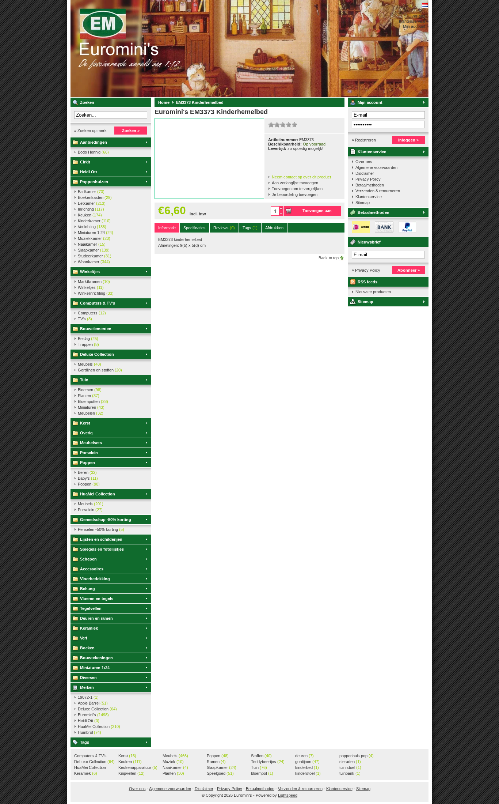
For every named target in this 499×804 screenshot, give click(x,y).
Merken (87, 687)
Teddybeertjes (268, 761)
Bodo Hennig (93, 152)
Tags (84, 742)
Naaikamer (92, 244)
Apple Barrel (93, 703)
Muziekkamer (94, 238)
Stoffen (261, 756)
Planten (88, 395)
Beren (87, 472)
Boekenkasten (95, 197)
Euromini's (167, 48)
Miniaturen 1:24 (95, 232)
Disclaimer (364, 173)
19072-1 (88, 697)
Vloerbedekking (95, 579)
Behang (87, 588)
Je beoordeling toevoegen (294, 194)
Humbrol (89, 732)
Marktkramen (94, 281)
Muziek (173, 761)
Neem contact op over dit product (301, 177)
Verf (83, 638)
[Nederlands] (424, 5)
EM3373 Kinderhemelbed (200, 102)
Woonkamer (94, 262)
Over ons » (418, 16)
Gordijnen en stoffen (100, 370)
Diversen (88, 677)
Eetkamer (92, 203)
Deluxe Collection (97, 354)
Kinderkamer (94, 221)
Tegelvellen (91, 608)
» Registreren (364, 140)
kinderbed (307, 767)
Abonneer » (408, 270)
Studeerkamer (94, 256)
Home (163, 102)
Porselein (89, 452)
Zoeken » (131, 130)
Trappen (88, 344)
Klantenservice (372, 152)
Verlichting (92, 226)
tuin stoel (350, 767)
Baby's (88, 478)
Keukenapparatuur (137, 767)
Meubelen (90, 413)
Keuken (90, 215)
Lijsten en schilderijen (101, 539)
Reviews (224, 228)
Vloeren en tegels (96, 598)
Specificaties (194, 228)
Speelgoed (220, 773)
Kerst (85, 423)
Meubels (89, 364)
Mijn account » (415, 26)
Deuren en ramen (96, 618)
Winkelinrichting (96, 293)
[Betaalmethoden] (382, 231)
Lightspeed (287, 795)
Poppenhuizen (94, 182)
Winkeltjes (90, 271)
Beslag (88, 338)
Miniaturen (91, 407)
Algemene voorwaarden (376, 167)
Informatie (167, 228)
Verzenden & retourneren (377, 191)
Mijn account (370, 102)
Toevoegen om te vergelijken (297, 188)
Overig (86, 433)
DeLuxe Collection (94, 761)
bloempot (262, 773)
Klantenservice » (413, 21)
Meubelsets (91, 443)
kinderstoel (308, 773)
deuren (304, 756)
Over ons (363, 161)
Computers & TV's (97, 303)
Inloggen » (408, 140)
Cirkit (85, 162)
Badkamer (91, 191)
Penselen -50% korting (101, 529)
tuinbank (350, 773)
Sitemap (362, 202)
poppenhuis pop (356, 756)
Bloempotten (93, 401)
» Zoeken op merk (90, 130)
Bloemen (90, 390)
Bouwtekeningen (96, 658)
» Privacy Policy (366, 270)
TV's (85, 319)
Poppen (87, 462)
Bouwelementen (95, 328)
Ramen (216, 761)
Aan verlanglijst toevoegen (295, 183)
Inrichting (91, 209)
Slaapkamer (94, 250)
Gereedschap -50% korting (105, 519)
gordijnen (307, 761)
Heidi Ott (88, 172)
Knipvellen (131, 773)
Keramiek (89, 628)
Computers (92, 313)
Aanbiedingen (93, 142)
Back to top (329, 258)
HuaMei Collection (97, 494)
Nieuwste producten (373, 292)
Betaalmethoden (369, 185)
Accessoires (91, 569)
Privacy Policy (368, 179)
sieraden (350, 761)
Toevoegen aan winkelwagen (317, 212)
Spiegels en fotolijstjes (102, 549)
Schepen (88, 559)
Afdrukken (274, 228)
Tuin (84, 380)
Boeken (87, 648)
